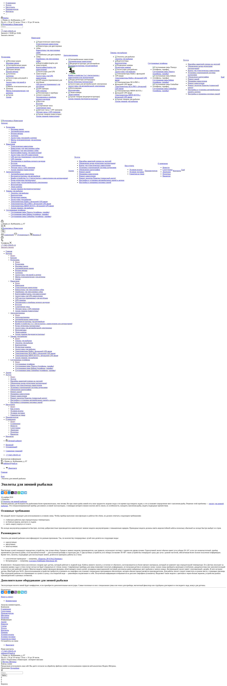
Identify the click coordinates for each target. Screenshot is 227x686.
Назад (12, 256)
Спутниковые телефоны (25, 364)
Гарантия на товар (8, 639)
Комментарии (11, 601)
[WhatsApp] (18, 492)
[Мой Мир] (9, 492)
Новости (4, 624)
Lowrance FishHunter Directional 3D (43, 561)
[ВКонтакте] (2, 492)
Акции (4, 622)
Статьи (4, 626)
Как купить (15, 409)
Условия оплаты (7, 635)
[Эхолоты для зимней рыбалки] (14, 501)
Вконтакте (13, 468)
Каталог (13, 258)
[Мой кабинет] (2, 222)
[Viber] (15, 492)
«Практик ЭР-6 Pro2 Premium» (50, 559)
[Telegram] (25, 492)
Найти (4, 675)
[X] (12, 492)
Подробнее (14, 668)
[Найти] (2, 29)
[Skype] (22, 492)
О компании (15, 424)
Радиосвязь (19, 264)
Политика (5, 618)
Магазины (5, 615)
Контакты (5, 630)
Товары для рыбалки (23, 341)
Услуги (13, 379)
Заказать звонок (7, 247)
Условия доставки (8, 637)
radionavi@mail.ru (10, 463)
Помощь (4, 632)
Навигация (19, 285)
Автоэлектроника (22, 317)
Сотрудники (6, 611)
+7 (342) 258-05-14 (8, 31)
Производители (7, 613)
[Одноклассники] (5, 492)
